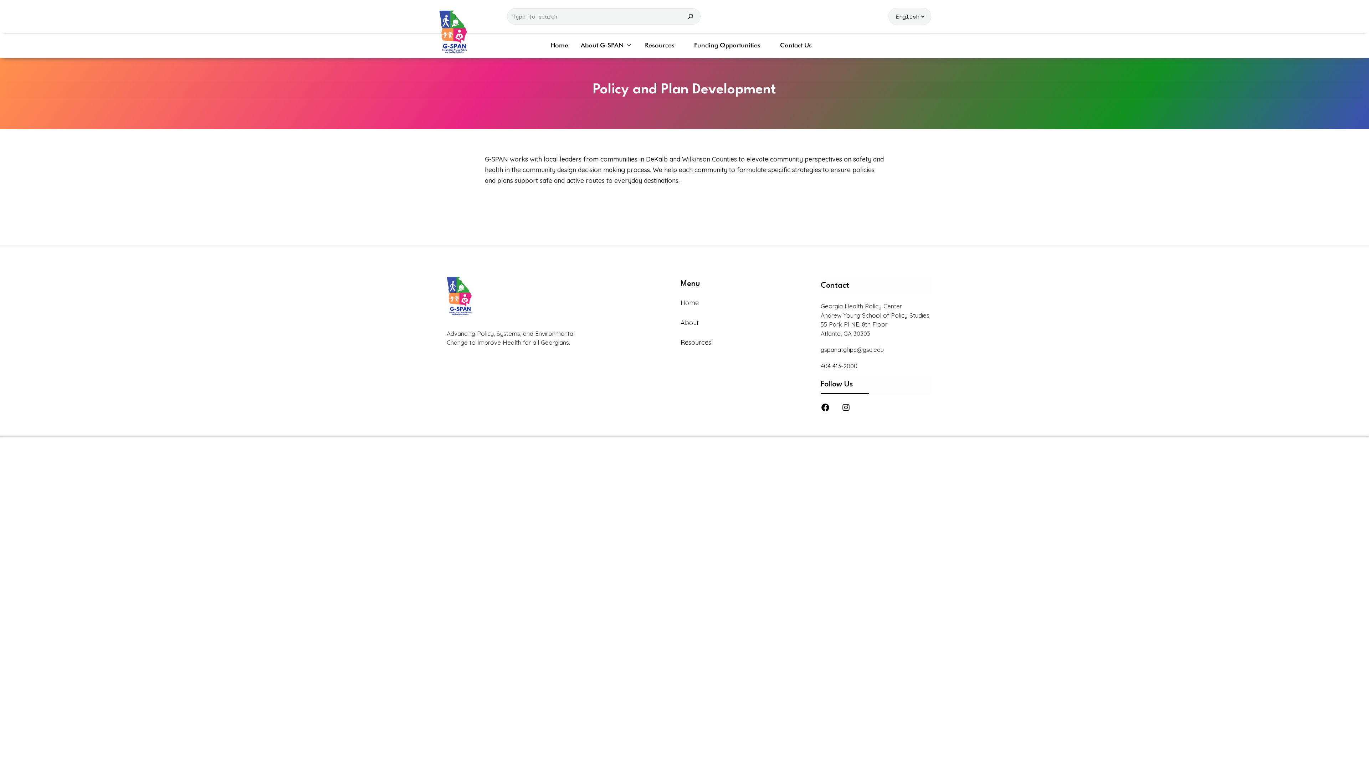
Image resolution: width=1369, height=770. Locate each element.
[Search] (690, 16)
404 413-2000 (839, 366)
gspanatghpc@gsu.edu (852, 349)
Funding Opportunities (727, 45)
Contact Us (796, 45)
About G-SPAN (602, 45)
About (690, 323)
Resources (660, 45)
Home (559, 45)
